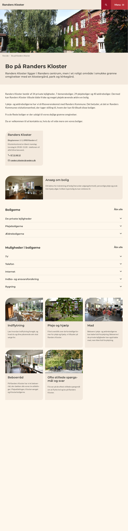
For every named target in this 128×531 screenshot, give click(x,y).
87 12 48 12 (15, 155)
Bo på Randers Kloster (20, 56)
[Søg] (106, 5)
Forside (5, 56)
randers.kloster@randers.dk (23, 160)
